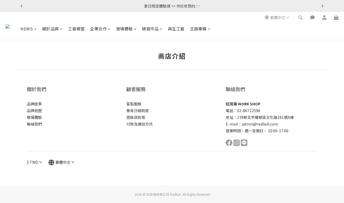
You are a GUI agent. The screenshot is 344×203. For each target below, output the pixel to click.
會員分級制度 (137, 110)
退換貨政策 (135, 117)
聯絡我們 (34, 124)
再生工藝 (176, 28)
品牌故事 (34, 103)
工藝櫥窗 (76, 28)
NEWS (26, 28)
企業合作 (98, 28)
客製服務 (133, 103)
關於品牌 (50, 28)
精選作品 (150, 28)
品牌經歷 (34, 110)
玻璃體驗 (124, 28)
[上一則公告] (21, 5)
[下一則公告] (322, 5)
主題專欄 (198, 28)
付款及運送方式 (139, 124)
